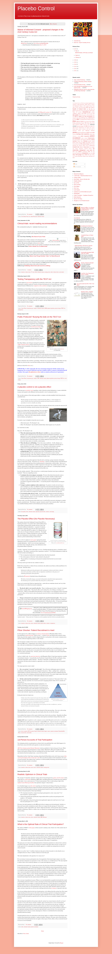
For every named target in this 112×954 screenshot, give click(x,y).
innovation (79, 126)
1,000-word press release (23, 344)
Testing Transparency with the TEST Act (34, 279)
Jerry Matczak (77, 218)
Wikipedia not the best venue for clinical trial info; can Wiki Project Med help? (84, 90)
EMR (89, 118)
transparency (20, 309)
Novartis (74, 134)
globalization (78, 123)
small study (27, 779)
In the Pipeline (77, 190)
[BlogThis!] (38, 214)
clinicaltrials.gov (30, 308)
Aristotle (76, 107)
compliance (75, 113)
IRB (41, 817)
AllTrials (92, 104)
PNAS (87, 142)
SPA (93, 150)
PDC (76, 139)
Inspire (45, 731)
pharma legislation (51, 308)
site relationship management (83, 149)
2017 (75, 49)
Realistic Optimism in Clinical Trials (32, 774)
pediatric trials (80, 139)
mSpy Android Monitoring (79, 79)
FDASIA (82, 121)
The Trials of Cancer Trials (38, 236)
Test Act (62, 349)
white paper (31, 827)
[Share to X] (40, 214)
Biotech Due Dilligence (79, 174)
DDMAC (80, 115)
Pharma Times (80, 141)
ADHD (86, 104)
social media (61, 272)
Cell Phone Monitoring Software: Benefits (82, 81)
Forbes (91, 121)
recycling (38, 326)
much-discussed (29, 635)
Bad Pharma (83, 107)
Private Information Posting (79, 84)
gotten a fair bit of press (58, 778)
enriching (42, 461)
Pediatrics (84, 139)
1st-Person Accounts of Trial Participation (35, 740)
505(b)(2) (82, 103)
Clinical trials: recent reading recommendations (37, 223)
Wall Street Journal (82, 156)
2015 (75, 62)
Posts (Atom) (26, 933)
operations (38, 511)
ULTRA (93, 154)
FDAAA (78, 121)
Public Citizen (92, 144)
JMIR (74, 127)
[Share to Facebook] (41, 214)
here (39, 243)
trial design (52, 511)
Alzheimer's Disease (79, 106)
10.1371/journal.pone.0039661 (48, 612)
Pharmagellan (77, 193)
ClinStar (93, 112)
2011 (75, 70)
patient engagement (85, 136)
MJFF (82, 132)
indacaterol (85, 124)
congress (35, 308)
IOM (85, 126)
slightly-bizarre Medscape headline (26, 782)
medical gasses (81, 130)
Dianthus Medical (77, 181)
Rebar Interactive (77, 197)
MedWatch (92, 130)
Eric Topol (74, 119)
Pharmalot (85, 141)
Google (35, 731)
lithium (88, 127)
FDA (38, 378)
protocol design (58, 308)
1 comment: (29, 269)
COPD (82, 113)
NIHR (93, 132)
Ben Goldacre (91, 107)
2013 (75, 66)
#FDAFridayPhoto (55, 240)
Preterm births (77, 144)
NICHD (90, 132)
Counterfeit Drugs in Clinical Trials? (87, 235)
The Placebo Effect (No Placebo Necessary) (36, 519)
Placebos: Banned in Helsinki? (87, 262)
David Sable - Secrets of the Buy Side (82, 179)
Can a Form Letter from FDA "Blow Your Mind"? (85, 284)
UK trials (89, 154)
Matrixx (77, 129)
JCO (93, 126)
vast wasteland (75, 156)
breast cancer (33, 767)
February (77, 57)
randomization (91, 145)
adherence (89, 104)
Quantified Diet (75, 145)
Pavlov (74, 139)
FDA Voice (76, 188)
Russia (90, 147)
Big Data (91, 109)
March (76, 55)
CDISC (90, 110)
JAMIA (91, 126)
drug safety (79, 118)
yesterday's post (29, 390)
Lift (85, 127)
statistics (47, 511)
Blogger (61, 943)
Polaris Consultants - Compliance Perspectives (83, 195)
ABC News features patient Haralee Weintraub (29, 748)
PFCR (88, 139)
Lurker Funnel (62, 698)
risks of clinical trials (54, 272)
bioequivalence (78, 110)
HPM (81, 124)
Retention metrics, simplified (87, 291)
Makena (74, 129)
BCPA (87, 107)
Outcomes (74, 136)
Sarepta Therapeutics (79, 148)
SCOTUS (86, 148)
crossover (88, 113)
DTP (28, 731)
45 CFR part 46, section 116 (44, 112)
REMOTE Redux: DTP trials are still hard (84, 52)
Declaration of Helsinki (86, 115)
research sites (23, 732)
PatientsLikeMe (62, 731)
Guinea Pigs (89, 123)
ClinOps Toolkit (77, 177)
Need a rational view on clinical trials (38, 246)
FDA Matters (76, 186)
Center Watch (23, 308)
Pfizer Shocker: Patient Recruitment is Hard (36, 630)
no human (53, 888)
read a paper (33, 540)
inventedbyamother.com (60, 542)
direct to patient (24, 731)
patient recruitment (54, 731)
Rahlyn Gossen (85, 145)
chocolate (80, 112)
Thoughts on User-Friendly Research (81, 200)
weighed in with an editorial (40, 285)
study (48, 635)
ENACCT (92, 118)
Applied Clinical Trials (90, 106)
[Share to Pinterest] (43, 214)
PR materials (27, 576)
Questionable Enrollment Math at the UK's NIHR (87, 253)
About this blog (77, 40)
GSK (85, 123)
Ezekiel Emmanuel (88, 119)
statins (76, 151)
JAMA (89, 126)
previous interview (35, 656)
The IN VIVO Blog (78, 198)
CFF (76, 112)
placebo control (91, 141)
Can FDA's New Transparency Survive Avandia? (87, 274)
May (76, 50)
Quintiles (80, 145)
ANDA (84, 106)
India (36, 272)
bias (87, 109)
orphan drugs (92, 134)
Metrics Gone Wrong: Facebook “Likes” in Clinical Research (45, 256)
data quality (23, 511)
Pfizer (19, 732)
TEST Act (63, 308)
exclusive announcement (42, 633)
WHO (74, 157)
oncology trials (47, 272)
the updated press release (35, 372)
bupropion (87, 110)
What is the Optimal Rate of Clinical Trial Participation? (41, 824)
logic (90, 127)
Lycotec (93, 127)
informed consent (41, 216)
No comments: (30, 214)
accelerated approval (88, 103)
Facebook (32, 731)
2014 (75, 64)
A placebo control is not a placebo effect (34, 387)
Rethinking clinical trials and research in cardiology (37, 265)
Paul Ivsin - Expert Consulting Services (82, 42)
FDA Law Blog (77, 184)
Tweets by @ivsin (76, 97)
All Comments (78, 166)
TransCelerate (79, 153)
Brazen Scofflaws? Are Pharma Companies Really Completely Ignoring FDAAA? (87, 209)
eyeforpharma (82, 119)
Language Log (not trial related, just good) (82, 191)
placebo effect (42, 511)
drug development (88, 116)
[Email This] (36, 214)
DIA (91, 115)
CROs (85, 113)
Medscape (45, 817)
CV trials (32, 272)
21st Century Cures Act (25, 216)
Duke (84, 118)
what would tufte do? (90, 156)
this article (33, 786)
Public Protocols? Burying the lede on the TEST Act (39, 317)
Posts (76, 164)
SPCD (74, 151)
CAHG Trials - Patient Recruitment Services (83, 175)
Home (42, 931)
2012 (75, 68)
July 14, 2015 (43, 45)
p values (78, 136)
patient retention (84, 138)
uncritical (33, 326)
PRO (81, 144)
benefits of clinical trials (25, 272)
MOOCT (84, 132)
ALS (73, 106)
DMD (83, 116)
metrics (49, 731)
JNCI (76, 127)
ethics (27, 511)
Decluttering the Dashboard (86, 226)
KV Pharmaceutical (80, 127)
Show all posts (53, 24)
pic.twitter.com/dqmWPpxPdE (41, 43)
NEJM (45, 308)
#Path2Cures (24, 43)
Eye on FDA (76, 182)
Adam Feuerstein (34, 216)
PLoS (84, 142)
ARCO (74, 107)
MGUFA (79, 132)
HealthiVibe (78, 124)
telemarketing (85, 151)
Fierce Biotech (86, 121)
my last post (29, 282)
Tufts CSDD (84, 154)
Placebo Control (36, 8)
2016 (75, 60)
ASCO (80, 107)
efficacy (87, 118)
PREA (89, 142)
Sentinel (90, 148)
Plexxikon (80, 142)
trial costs (91, 153)
